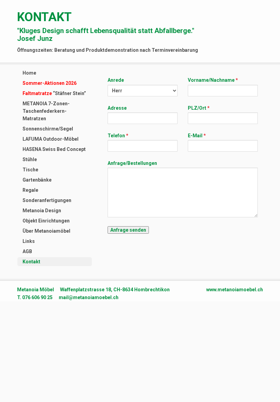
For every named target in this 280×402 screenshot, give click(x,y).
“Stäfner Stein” (54, 93)
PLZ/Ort (197, 108)
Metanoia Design (42, 210)
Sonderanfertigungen (47, 200)
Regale (30, 190)
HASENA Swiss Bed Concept (54, 149)
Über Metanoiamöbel (46, 231)
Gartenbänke (37, 180)
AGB (27, 251)
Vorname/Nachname (211, 80)
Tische (30, 169)
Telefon (117, 135)
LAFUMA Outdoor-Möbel (51, 139)
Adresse (117, 108)
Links (29, 241)
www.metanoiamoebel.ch (234, 289)
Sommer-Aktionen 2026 (49, 83)
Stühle (30, 159)
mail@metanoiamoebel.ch (88, 297)
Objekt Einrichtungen (46, 220)
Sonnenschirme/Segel (48, 129)
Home (29, 73)
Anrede (116, 80)
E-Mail (195, 135)
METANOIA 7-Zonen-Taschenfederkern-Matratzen (46, 111)
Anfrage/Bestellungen (132, 163)
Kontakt (31, 261)
